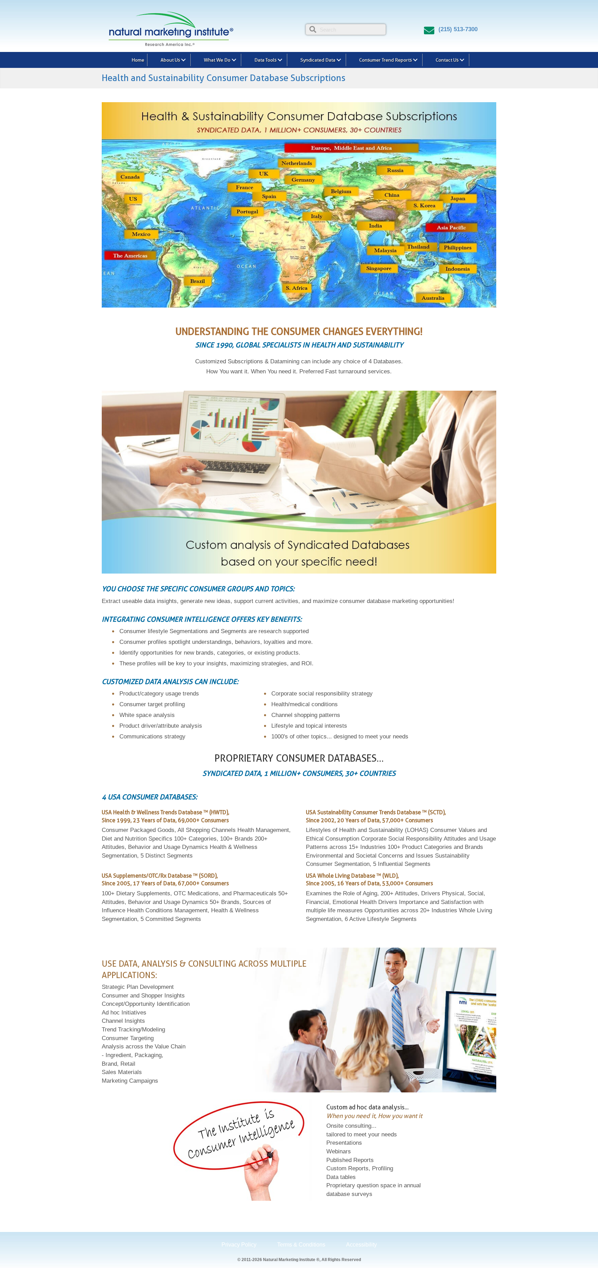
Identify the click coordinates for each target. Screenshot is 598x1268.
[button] (183, 59)
